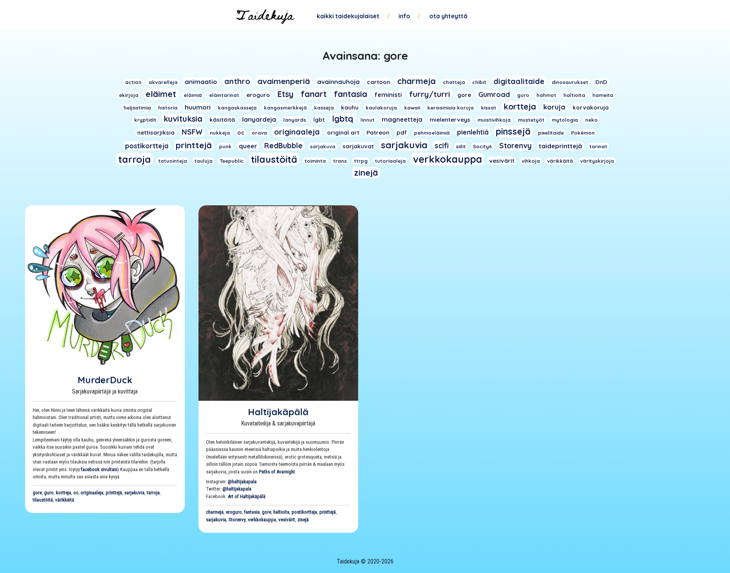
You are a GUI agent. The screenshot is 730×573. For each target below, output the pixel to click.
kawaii (412, 108)
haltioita (574, 95)
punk (225, 146)
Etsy (285, 94)
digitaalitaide (519, 81)
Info (404, 16)
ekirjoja (128, 95)
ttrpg (361, 161)
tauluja (203, 161)
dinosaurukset (570, 82)
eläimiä (193, 95)
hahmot (546, 95)
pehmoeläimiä (432, 133)
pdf (402, 132)
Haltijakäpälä (278, 411)
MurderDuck (105, 380)
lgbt (319, 119)
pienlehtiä (473, 132)
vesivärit (501, 160)
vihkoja (531, 161)
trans (340, 161)
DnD (601, 82)
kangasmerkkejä (285, 108)
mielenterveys (450, 119)
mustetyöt (531, 120)
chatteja (454, 82)
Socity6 (482, 146)
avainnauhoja (338, 82)
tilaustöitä (274, 159)
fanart (314, 94)
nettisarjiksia (156, 132)
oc (240, 132)
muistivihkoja (494, 120)
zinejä (366, 172)
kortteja (519, 106)
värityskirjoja (597, 161)
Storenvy (515, 145)
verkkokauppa (447, 159)
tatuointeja (172, 161)
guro (523, 95)
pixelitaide (551, 133)
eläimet (161, 94)
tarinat (598, 146)
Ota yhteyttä (448, 16)
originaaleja (297, 132)
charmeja (416, 81)
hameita (602, 95)
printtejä (194, 145)
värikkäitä (560, 161)
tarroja (134, 159)
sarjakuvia (404, 145)
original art (343, 132)
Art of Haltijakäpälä (246, 496)
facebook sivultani (99, 469)
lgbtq (342, 118)
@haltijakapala (242, 481)
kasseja (324, 108)
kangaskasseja (237, 108)
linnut (367, 120)
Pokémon (583, 133)
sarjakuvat (358, 146)
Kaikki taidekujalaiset (348, 16)
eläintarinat (224, 95)
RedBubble (283, 145)
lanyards (294, 120)
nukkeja (220, 133)
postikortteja (146, 145)
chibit (479, 82)
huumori (198, 107)
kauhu (350, 107)
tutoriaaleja (390, 161)
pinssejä (513, 131)
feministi (388, 94)
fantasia (350, 94)
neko (591, 120)
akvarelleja (163, 82)
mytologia (565, 120)
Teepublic (232, 161)
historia (168, 108)
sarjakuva (322, 146)
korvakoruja (591, 107)
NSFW (192, 132)
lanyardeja (259, 119)
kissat (488, 108)
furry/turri (429, 94)
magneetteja (402, 119)
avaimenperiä (283, 81)
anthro (237, 81)
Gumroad (494, 94)
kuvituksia (182, 119)
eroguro (258, 94)
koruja (554, 107)
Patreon (378, 132)
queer (248, 146)
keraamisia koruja (450, 108)
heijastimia (137, 108)
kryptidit (145, 120)
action (133, 82)
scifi (442, 145)
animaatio (201, 82)
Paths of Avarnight (277, 472)
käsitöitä (222, 119)
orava (259, 133)
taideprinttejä (560, 146)
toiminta (315, 161)
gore (464, 94)
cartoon (378, 82)
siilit (461, 146)
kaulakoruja (381, 108)
